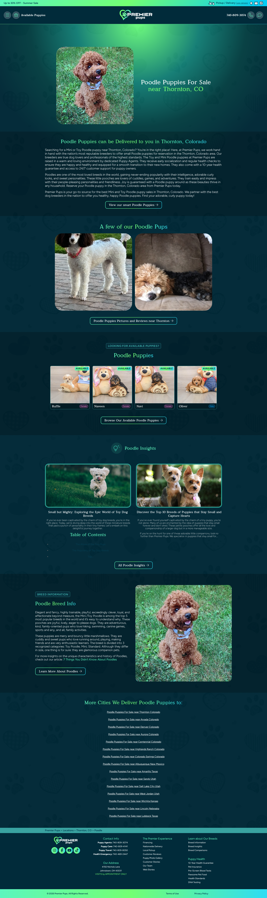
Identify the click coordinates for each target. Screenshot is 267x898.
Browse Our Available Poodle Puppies (131, 420)
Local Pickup (149, 850)
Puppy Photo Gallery (152, 858)
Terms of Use (172, 893)
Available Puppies (33, 15)
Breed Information (197, 842)
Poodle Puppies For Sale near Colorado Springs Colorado (134, 756)
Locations (68, 830)
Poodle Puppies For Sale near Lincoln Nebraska (133, 808)
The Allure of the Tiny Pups (90, 544)
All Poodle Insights (131, 565)
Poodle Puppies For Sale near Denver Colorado (133, 726)
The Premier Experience (157, 838)
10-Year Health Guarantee (200, 863)
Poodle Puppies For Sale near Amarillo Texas (133, 771)
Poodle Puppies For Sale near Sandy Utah (133, 778)
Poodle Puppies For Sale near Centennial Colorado (133, 741)
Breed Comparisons (197, 850)
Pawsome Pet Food (197, 874)
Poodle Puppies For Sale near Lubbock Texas (133, 815)
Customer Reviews (152, 854)
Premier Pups (52, 830)
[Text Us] (259, 15)
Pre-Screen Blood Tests (199, 870)
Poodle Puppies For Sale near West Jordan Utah (133, 793)
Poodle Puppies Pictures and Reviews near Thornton (132, 321)
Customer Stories (151, 862)
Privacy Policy (201, 893)
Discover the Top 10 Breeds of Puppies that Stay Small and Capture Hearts (179, 514)
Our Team (147, 865)
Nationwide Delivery (152, 846)
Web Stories (149, 869)
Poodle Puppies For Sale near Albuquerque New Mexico (133, 764)
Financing (147, 842)
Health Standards (196, 878)
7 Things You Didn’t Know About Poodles (90, 659)
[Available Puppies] (16, 15)
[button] (251, 3)
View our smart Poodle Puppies (132, 205)
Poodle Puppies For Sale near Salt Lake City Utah (133, 786)
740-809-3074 (236, 15)
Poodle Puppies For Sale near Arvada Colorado (133, 719)
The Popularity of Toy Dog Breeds (90, 550)
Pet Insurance (195, 867)
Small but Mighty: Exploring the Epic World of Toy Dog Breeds (88, 514)
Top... (90, 556)
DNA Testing (194, 882)
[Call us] (251, 15)
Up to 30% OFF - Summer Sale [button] (21, 3)
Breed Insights (195, 846)
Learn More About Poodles (58, 671)
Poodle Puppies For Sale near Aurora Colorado (133, 734)
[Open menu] (7, 15)
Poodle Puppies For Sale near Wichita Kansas (133, 801)
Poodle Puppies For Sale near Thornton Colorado (133, 712)
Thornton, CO (84, 830)
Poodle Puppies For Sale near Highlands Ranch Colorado (133, 749)
